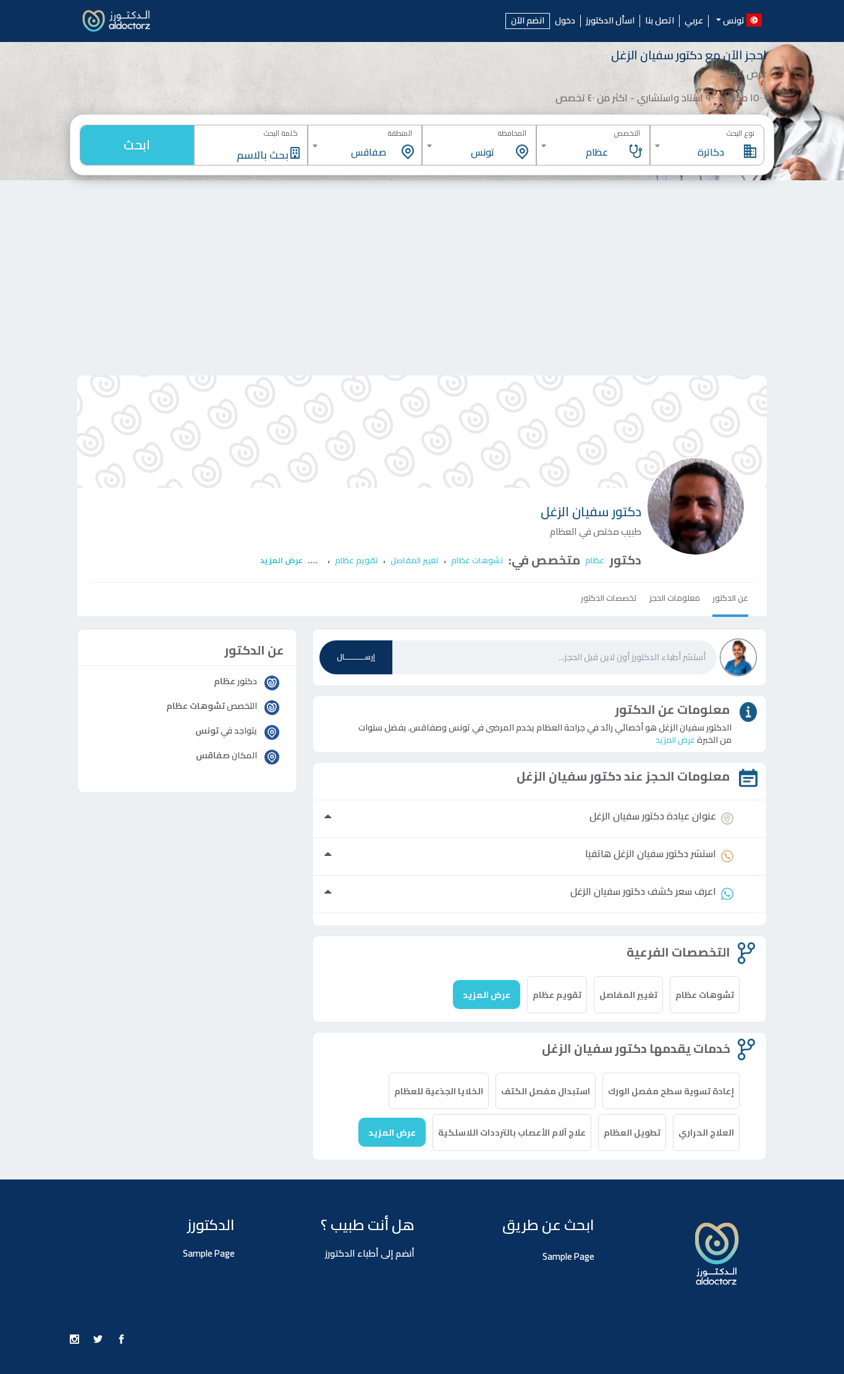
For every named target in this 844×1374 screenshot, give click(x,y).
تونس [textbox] (482, 152)
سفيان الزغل (591, 512)
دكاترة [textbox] (711, 152)
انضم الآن (527, 20)
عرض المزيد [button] (675, 739)
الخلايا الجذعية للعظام (438, 1091)
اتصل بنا (659, 21)
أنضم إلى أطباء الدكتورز (370, 1253)
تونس (207, 731)
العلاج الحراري (706, 1133)
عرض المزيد (281, 560)
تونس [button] (733, 20)
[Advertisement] (422, 272)
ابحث (137, 145)
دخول (565, 21)
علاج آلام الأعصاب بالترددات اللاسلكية (512, 1133)
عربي (694, 21)
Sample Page (568, 1256)
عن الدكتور (730, 597)
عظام (594, 560)
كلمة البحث (280, 133)
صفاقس (213, 755)
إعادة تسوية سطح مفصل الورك (671, 1091)
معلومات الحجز (674, 597)
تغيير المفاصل (414, 560)
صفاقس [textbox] (368, 152)
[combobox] (707, 145)
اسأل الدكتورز (610, 21)
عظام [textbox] (597, 152)
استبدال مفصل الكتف (545, 1091)
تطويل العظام (632, 1133)
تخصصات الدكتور (609, 597)
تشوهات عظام (477, 560)
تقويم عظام (356, 560)
